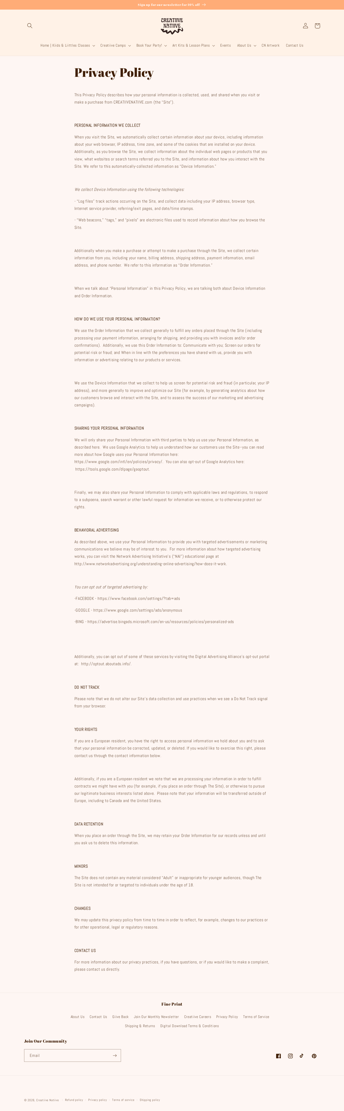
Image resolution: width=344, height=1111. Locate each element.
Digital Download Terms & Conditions (189, 1025)
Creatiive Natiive (47, 1100)
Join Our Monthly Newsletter (156, 1016)
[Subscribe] (115, 1055)
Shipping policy (150, 1100)
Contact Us (98, 1016)
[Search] (30, 26)
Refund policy (74, 1100)
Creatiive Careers (197, 1016)
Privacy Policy (227, 1016)
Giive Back (120, 1016)
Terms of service (123, 1100)
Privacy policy (97, 1100)
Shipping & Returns (140, 1025)
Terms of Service (256, 1016)
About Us (78, 1016)
